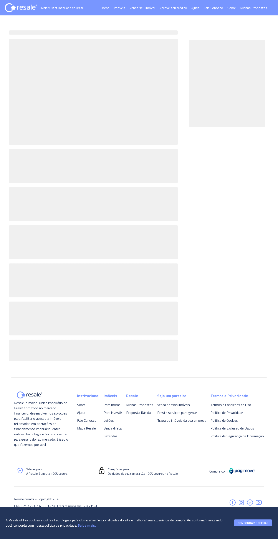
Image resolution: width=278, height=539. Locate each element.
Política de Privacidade (226, 412)
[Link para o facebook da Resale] (232, 502)
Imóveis (119, 7)
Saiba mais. (86, 525)
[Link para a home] (21, 8)
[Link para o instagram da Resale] (241, 502)
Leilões (109, 420)
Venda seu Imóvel (142, 7)
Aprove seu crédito (173, 7)
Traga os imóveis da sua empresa (181, 420)
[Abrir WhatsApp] (267, 528)
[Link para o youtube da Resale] (258, 502)
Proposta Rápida (138, 412)
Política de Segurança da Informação (237, 436)
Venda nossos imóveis (173, 404)
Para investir (113, 412)
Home (105, 7)
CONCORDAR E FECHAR (253, 523)
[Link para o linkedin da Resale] (250, 502)
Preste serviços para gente (177, 412)
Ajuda (195, 7)
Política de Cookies (224, 420)
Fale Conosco (213, 7)
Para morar (112, 404)
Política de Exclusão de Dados (232, 428)
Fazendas (110, 436)
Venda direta (113, 428)
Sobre (231, 7)
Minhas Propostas (253, 7)
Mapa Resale (86, 428)
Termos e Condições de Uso (230, 404)
